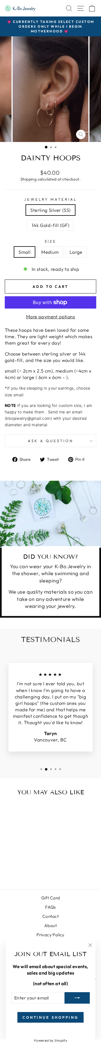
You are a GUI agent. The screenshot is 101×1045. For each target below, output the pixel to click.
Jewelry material (50, 199)
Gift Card (50, 898)
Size (50, 241)
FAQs (50, 907)
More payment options (50, 316)
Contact (50, 916)
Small (25, 252)
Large (76, 252)
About (50, 925)
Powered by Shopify (50, 1040)
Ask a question (50, 441)
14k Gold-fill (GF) (50, 225)
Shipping (28, 179)
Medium (50, 252)
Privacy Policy (50, 934)
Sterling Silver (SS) (50, 210)
